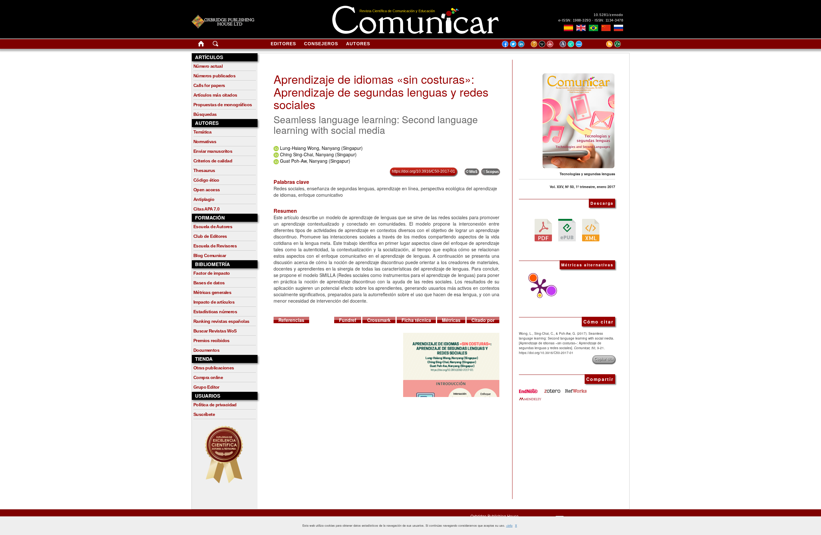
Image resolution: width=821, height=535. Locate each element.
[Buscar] (215, 44)
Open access (206, 189)
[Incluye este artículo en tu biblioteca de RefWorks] (575, 388)
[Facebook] (505, 43)
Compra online (208, 377)
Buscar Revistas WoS (215, 330)
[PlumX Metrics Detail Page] (538, 287)
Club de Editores (210, 236)
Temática (202, 131)
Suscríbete (204, 414)
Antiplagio (203, 199)
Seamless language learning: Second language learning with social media (376, 124)
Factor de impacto (211, 273)
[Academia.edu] (563, 43)
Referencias (291, 320)
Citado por (483, 320)
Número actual (208, 66)
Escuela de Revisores (215, 245)
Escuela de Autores (212, 226)
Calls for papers (209, 85)
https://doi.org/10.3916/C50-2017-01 (423, 171)
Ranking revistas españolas (221, 321)
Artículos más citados (215, 95)
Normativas (204, 141)
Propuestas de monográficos (222, 104)
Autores (358, 43)
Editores (283, 43)
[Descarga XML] (591, 229)
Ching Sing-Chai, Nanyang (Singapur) (318, 154)
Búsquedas (205, 114)
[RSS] (601, 43)
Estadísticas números (215, 311)
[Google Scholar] (534, 43)
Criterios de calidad (212, 160)
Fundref (347, 320)
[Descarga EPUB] (567, 229)
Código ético (206, 180)
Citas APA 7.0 (206, 208)
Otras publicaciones (213, 367)
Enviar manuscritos (212, 151)
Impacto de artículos (213, 302)
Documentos (206, 350)
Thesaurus (204, 170)
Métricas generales (212, 292)
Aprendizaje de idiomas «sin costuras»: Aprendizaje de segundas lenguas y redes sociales (381, 91)
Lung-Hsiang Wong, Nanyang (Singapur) (321, 148)
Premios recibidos (211, 340)
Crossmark (379, 320)
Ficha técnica (416, 320)
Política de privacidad (215, 404)
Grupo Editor (206, 387)
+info (509, 525)
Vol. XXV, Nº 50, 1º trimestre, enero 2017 (582, 186)
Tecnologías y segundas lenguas (587, 173)
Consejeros (321, 43)
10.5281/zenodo (608, 15)
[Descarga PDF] (543, 229)
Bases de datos (209, 282)
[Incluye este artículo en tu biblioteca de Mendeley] (530, 396)
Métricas (451, 320)
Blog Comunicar (209, 255)
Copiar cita (603, 359)
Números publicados (214, 75)
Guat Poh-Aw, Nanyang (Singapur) (315, 161)
